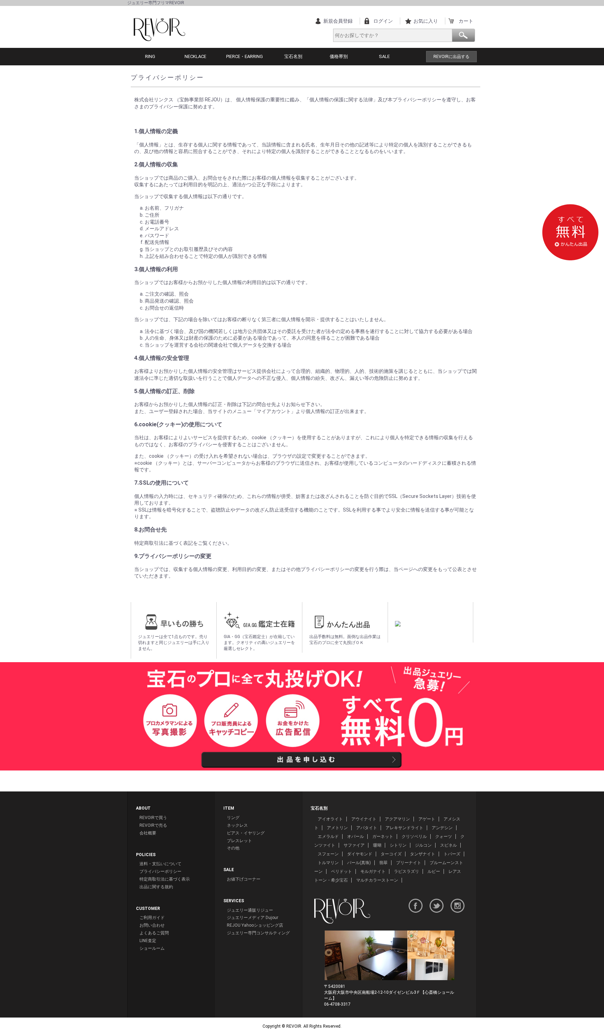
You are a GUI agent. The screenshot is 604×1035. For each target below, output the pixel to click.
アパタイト (366, 827)
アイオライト (330, 819)
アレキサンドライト (404, 827)
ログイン (383, 21)
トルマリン (328, 862)
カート (466, 21)
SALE (384, 56)
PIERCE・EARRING (244, 56)
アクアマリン (397, 819)
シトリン (398, 845)
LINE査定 (147, 940)
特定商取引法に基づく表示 (164, 879)
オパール (355, 836)
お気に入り (426, 21)
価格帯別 (339, 56)
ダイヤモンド (359, 854)
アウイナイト (363, 819)
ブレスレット (239, 840)
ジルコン (423, 845)
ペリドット (341, 871)
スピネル (448, 845)
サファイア (354, 845)
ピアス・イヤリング (246, 833)
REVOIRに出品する (451, 56)
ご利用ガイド (152, 917)
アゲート (426, 819)
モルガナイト (373, 871)
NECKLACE (195, 56)
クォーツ (443, 836)
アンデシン (442, 827)
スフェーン (328, 854)
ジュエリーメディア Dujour (252, 917)
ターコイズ (391, 854)
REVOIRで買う (153, 817)
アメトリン (337, 827)
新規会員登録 (338, 21)
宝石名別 (293, 56)
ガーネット (382, 836)
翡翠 (383, 862)
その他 (233, 848)
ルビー (433, 871)
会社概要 (147, 833)
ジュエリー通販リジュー (250, 910)
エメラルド (328, 836)
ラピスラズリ (406, 871)
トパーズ (452, 854)
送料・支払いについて (160, 863)
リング (233, 817)
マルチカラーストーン (377, 880)
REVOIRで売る (153, 825)
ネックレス (237, 825)
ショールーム (152, 948)
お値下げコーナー (243, 879)
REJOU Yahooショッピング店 (255, 925)
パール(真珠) (359, 862)
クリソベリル (414, 836)
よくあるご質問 (154, 933)
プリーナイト (408, 862)
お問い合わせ (152, 925)
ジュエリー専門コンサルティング (258, 933)
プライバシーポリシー (160, 871)
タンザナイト (422, 854)
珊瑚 (377, 845)
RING (150, 56)
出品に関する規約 (156, 886)
